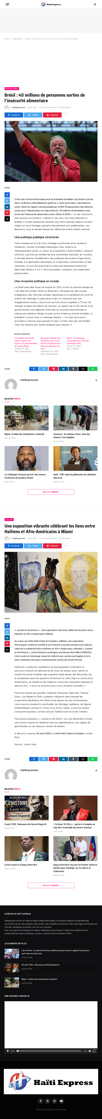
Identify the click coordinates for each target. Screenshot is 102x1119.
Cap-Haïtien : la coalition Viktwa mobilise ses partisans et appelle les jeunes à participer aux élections (55, 952)
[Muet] (89, 1051)
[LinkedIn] (7, 206)
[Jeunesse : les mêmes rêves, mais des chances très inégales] (75, 418)
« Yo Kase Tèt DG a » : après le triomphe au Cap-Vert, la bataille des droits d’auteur (74, 826)
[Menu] (7, 4)
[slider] (49, 1051)
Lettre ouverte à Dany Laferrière (21, 864)
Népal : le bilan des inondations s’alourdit (24, 434)
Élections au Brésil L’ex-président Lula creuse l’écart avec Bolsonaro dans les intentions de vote (51, 343)
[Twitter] (7, 200)
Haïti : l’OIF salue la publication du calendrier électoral (74, 476)
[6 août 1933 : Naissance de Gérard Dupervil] (27, 808)
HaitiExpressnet (19, 107)
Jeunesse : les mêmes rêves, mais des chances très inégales (71, 436)
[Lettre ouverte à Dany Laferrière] (27, 848)
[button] (51, 1027)
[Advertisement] (51, 63)
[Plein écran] (94, 1051)
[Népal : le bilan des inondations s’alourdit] (27, 418)
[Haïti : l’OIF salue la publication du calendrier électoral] (75, 458)
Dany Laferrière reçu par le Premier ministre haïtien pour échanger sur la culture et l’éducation (75, 868)
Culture (9, 519)
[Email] (7, 218)
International (12, 89)
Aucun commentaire (49, 107)
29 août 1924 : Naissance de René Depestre (40, 964)
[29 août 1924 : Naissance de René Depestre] (12, 968)
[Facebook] (7, 195)
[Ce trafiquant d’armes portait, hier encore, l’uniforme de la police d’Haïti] (27, 458)
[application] (51, 1027)
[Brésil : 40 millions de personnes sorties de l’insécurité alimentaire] (51, 151)
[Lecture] (8, 1051)
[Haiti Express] (51, 4)
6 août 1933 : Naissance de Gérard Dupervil (25, 824)
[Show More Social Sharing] (65, 114)
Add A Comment (51, 492)
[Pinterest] (7, 212)
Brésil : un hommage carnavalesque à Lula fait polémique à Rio (78, 341)
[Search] (94, 4)
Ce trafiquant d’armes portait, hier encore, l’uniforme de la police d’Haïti (25, 476)
